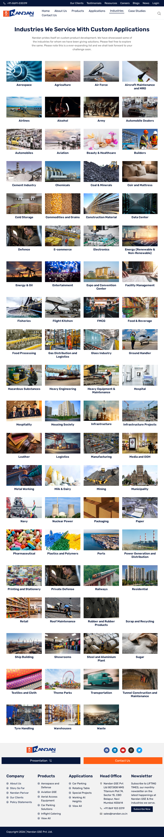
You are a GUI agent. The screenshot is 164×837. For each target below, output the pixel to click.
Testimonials (94, 3)
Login (155, 3)
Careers (125, 3)
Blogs (136, 3)
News (146, 3)
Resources (111, 3)
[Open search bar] (159, 13)
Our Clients (76, 3)
